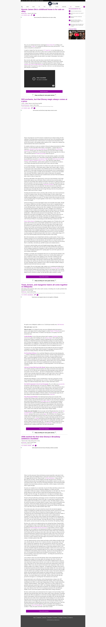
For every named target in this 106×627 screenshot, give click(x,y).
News (33, 6)
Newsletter (77, 6)
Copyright (60, 617)
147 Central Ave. (47, 50)
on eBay (33, 46)
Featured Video (73, 29)
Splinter (33, 0)
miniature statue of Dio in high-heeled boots (33, 64)
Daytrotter (37, 0)
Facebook (55, 617)
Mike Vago (24, 291)
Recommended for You (74, 8)
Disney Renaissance (50, 478)
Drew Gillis (24, 442)
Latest (27, 6)
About (34, 617)
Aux (70, 6)
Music (50, 6)
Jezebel (29, 0)
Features (25, 15)
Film (44, 6)
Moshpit (41, 0)
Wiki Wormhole (30, 294)
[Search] (22, 6)
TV (39, 6)
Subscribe (64, 6)
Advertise (44, 617)
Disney (29, 108)
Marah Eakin (24, 13)
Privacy (65, 617)
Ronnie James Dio (50, 44)
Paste (22, 0)
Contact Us (70, 617)
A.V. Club (26, 0)
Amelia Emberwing (25, 105)
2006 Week (29, 445)
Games (56, 6)
